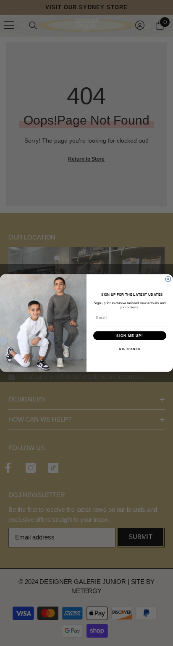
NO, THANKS (129, 348)
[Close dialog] (168, 279)
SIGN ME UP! (129, 336)
